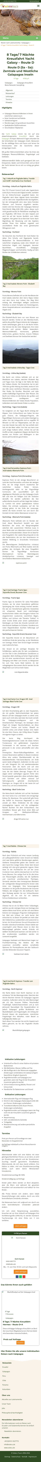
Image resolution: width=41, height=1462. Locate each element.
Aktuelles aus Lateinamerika (12, 1399)
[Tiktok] (30, 1460)
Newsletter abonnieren (12, 1420)
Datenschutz (16, 1457)
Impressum (33, 1457)
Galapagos (25, 43)
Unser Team (6, 1404)
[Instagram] (20, 1460)
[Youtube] (25, 1460)
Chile (4, 1380)
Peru (4, 1376)
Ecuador (5, 1367)
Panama (5, 1385)
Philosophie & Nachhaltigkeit (12, 1413)
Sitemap (7, 1457)
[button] (38, 6)
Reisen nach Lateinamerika (10, 43)
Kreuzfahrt (24, 136)
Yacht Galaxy (11, 134)
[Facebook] (11, 1460)
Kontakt (24, 1457)
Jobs (3, 1408)
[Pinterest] (16, 1460)
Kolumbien (6, 1389)
